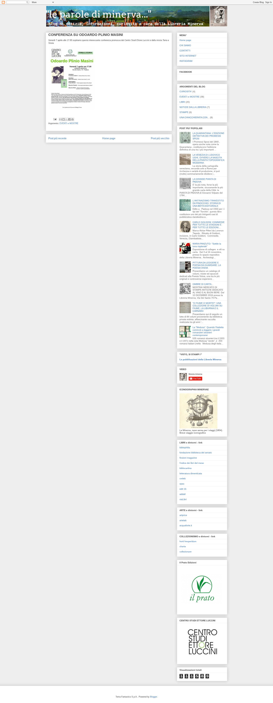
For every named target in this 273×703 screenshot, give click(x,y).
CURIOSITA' (185, 91)
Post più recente (57, 138)
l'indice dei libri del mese (191, 463)
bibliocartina (185, 468)
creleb (182, 478)
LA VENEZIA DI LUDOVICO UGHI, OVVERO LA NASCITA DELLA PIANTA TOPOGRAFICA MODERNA (208, 159)
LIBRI (182, 102)
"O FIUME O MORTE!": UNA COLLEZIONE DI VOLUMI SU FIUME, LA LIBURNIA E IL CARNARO (207, 307)
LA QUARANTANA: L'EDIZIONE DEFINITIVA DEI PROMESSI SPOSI (208, 136)
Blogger (153, 697)
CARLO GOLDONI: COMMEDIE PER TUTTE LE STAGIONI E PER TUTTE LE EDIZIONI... (208, 225)
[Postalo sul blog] (63, 119)
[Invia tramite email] (60, 119)
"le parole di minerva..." (98, 14)
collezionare (185, 551)
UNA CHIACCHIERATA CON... (194, 117)
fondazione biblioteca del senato (195, 452)
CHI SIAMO (185, 45)
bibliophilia (184, 447)
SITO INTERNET (187, 56)
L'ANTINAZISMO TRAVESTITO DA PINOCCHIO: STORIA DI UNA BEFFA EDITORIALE (208, 203)
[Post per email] (54, 119)
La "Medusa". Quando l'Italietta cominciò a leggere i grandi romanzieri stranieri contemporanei (208, 331)
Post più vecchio (160, 138)
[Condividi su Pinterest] (72, 119)
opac (181, 483)
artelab (182, 520)
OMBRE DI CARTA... (203, 284)
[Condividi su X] (66, 119)
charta (182, 546)
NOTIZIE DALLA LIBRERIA (192, 107)
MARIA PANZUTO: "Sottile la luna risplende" (207, 245)
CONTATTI (184, 50)
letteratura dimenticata (190, 473)
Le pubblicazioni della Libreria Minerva (200, 359)
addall (182, 494)
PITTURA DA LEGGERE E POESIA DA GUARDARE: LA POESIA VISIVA (207, 265)
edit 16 (182, 489)
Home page (108, 138)
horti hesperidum (187, 541)
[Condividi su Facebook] (69, 119)
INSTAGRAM (185, 61)
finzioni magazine (188, 457)
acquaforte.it (185, 525)
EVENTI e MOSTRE (69, 123)
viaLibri (183, 499)
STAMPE (183, 112)
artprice (183, 515)
